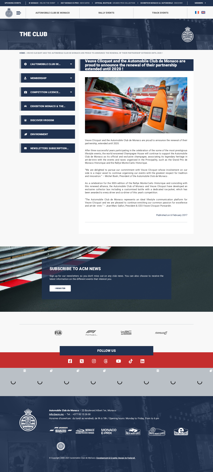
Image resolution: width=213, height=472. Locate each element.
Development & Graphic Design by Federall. (115, 458)
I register (60, 288)
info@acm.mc (56, 414)
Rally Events (106, 12)
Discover (155, 3)
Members (200, 3)
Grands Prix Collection (101, 3)
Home (22, 53)
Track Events (160, 12)
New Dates (61, 3)
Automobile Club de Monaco (53, 12)
